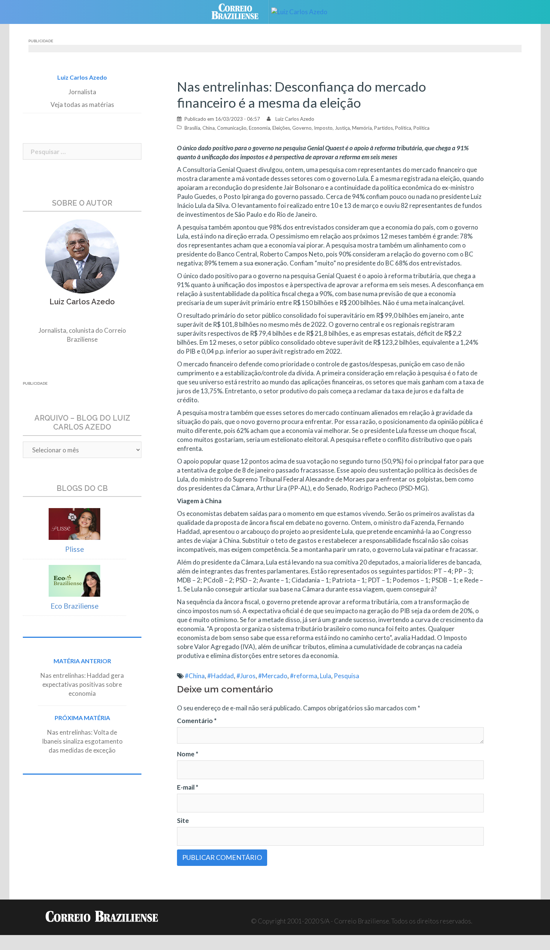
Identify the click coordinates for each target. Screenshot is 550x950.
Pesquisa (346, 676)
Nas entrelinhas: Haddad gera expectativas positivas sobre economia (82, 684)
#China (195, 676)
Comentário (197, 721)
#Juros (246, 676)
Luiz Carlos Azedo (294, 119)
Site (183, 820)
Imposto (323, 128)
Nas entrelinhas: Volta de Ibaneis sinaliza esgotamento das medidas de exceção (82, 741)
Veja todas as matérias (82, 104)
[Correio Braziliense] (240, 11)
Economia (259, 128)
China (208, 128)
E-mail (187, 787)
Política (403, 128)
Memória (362, 128)
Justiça (342, 128)
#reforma (303, 676)
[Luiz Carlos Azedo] (305, 11)
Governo (302, 128)
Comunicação (232, 128)
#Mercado (272, 676)
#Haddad (220, 676)
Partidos (383, 128)
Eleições (281, 128)
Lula (325, 676)
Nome (187, 754)
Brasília (192, 128)
